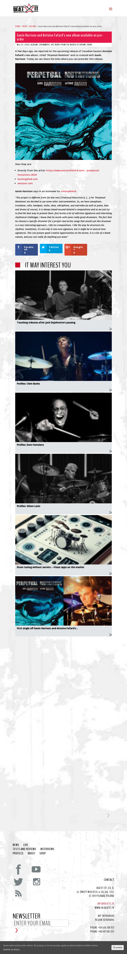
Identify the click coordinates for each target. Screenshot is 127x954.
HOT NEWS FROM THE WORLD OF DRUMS (68, 44)
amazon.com (25, 183)
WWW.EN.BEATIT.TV (104, 908)
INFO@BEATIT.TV (105, 904)
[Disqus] (63, 680)
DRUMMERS (44, 44)
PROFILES (18, 853)
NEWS (89, 44)
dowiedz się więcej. (11, 949)
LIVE (25, 845)
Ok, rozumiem (117, 947)
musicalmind (68, 191)
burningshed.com (28, 179)
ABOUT (31, 853)
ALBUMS (34, 44)
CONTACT (109, 880)
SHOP (43, 853)
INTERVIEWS (47, 849)
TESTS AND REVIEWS (24, 849)
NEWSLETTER (27, 916)
